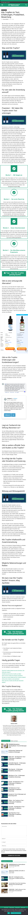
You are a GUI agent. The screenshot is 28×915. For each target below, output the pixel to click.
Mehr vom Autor (14, 740)
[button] (2, 5)
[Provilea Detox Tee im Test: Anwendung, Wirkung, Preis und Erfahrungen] (4, 885)
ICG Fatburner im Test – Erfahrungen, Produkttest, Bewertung (14, 789)
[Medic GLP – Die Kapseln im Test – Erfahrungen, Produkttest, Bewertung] (4, 758)
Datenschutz (12, 907)
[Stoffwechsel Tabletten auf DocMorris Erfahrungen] (4, 752)
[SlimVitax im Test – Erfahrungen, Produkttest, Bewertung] (4, 777)
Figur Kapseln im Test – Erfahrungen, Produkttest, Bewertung (14, 814)
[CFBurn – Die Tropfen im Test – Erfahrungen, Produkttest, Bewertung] (4, 802)
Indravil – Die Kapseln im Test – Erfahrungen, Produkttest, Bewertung (16, 783)
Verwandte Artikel (6, 740)
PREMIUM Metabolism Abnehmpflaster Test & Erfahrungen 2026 (17, 746)
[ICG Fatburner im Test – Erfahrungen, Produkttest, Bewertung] (4, 789)
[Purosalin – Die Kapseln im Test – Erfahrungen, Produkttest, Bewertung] (4, 808)
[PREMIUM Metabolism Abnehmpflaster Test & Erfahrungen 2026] (4, 746)
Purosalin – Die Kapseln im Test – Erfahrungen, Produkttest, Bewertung (16, 808)
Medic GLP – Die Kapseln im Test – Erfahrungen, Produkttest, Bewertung (17, 758)
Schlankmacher (7, 8)
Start (2, 8)
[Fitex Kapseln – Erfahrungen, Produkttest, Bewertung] (4, 771)
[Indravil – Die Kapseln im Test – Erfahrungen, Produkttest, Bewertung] (4, 783)
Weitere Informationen (16, 913)
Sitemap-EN (17, 907)
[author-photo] (14, 721)
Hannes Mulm (5, 19)
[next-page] (4, 819)
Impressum (6, 907)
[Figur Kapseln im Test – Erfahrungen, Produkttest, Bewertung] (4, 814)
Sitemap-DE (23, 907)
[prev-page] (2, 819)
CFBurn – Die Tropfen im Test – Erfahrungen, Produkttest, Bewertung (16, 802)
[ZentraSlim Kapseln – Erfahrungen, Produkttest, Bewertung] (4, 764)
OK (8, 913)
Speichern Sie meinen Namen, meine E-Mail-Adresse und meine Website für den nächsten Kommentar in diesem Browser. (13, 850)
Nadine (15, 398)
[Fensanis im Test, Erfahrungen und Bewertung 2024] (4, 795)
